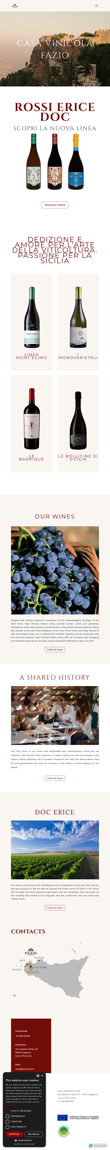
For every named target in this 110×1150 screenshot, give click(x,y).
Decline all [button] (34, 1134)
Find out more (55, 649)
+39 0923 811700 (22, 1036)
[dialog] (24, 1109)
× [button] (42, 1076)
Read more (10, 1104)
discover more (55, 205)
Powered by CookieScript (24, 1144)
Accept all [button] (14, 1134)
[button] (24, 1140)
